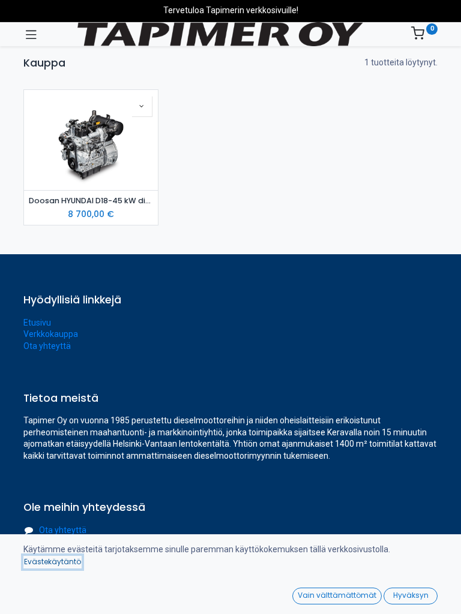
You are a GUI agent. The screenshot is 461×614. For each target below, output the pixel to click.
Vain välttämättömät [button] (337, 595)
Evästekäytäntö (52, 561)
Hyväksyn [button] (411, 595)
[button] (141, 106)
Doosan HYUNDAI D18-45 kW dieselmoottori (91, 200)
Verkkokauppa (50, 334)
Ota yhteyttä (47, 346)
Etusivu (37, 322)
